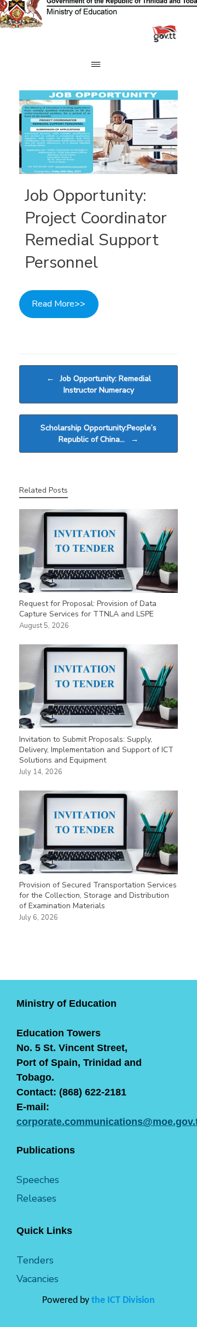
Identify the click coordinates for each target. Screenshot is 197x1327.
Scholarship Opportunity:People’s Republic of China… (98, 434)
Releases (36, 1198)
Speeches (37, 1179)
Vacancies (37, 1278)
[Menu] (98, 64)
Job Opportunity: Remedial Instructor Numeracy (99, 384)
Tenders (35, 1260)
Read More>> (58, 304)
